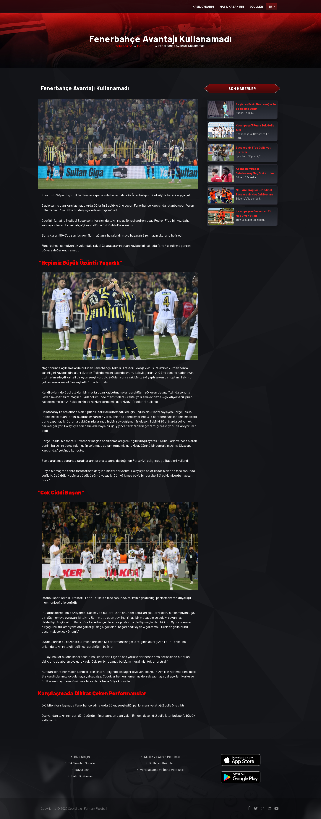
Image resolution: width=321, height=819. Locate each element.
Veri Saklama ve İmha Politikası (162, 769)
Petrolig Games (82, 776)
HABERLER (145, 46)
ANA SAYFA (124, 46)
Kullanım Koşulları (161, 763)
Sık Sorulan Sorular (82, 763)
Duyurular (82, 769)
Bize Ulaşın (82, 756)
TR (270, 6)
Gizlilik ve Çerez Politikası (162, 756)
